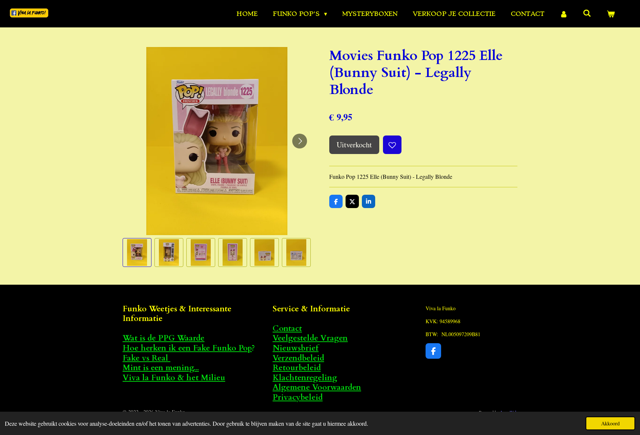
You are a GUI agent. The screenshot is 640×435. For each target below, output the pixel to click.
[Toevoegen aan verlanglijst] (392, 144)
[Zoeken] (587, 13)
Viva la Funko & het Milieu (174, 377)
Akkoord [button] (610, 423)
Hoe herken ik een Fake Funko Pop (187, 348)
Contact (287, 328)
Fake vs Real (146, 358)
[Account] (564, 13)
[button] (137, 252)
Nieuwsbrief (296, 348)
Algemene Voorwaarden (317, 387)
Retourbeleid (297, 367)
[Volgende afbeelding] (299, 141)
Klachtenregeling (305, 377)
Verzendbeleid (298, 358)
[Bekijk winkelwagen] (611, 13)
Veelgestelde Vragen (310, 338)
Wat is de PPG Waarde (163, 338)
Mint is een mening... (161, 367)
